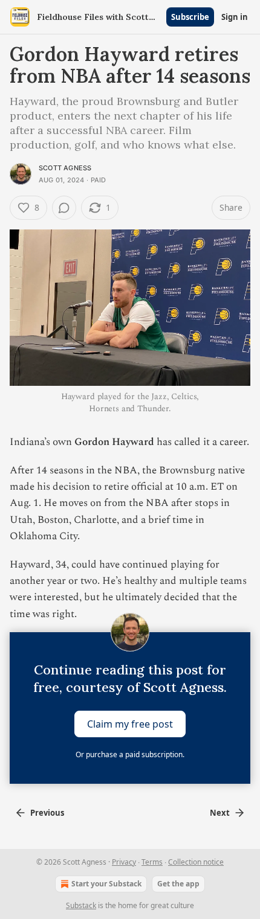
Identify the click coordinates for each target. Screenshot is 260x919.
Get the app (178, 884)
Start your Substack (106, 884)
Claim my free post (130, 723)
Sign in (234, 16)
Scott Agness (65, 168)
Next (220, 812)
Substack (81, 905)
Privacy (124, 862)
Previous (47, 812)
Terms (152, 862)
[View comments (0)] (64, 208)
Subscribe (190, 16)
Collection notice (196, 862)
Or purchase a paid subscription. (130, 754)
